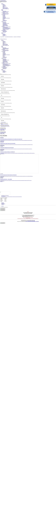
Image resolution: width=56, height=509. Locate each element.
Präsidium (4, 4)
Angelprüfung (3, 26)
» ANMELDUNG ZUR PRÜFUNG (4, 124)
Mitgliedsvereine (4, 6)
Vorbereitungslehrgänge (5, 27)
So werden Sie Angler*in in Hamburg (7, 63)
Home (2, 3)
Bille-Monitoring (4, 59)
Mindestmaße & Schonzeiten (6, 11)
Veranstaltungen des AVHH (6, 13)
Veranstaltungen (3, 49)
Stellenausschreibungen (5, 7)
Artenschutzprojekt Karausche (6, 23)
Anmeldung (4, 66)
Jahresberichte (4, 68)
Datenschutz (4, 34)
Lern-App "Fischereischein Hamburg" (7, 28)
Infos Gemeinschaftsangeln (5, 50)
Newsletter (4, 35)
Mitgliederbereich (4, 71)
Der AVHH (3, 40)
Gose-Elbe (4, 16)
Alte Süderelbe (4, 53)
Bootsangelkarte (4, 47)
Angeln (2, 10)
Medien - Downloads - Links (6, 8)
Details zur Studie (4, 31)
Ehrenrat (4, 42)
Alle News (1, 181)
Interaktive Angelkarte (5, 61)
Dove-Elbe (4, 52)
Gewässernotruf (4, 57)
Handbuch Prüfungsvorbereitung (6, 64)
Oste (3, 19)
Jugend (3, 43)
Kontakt (2, 33)
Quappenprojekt (4, 60)
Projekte (2, 21)
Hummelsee (4, 18)
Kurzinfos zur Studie (5, 67)
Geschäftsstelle (4, 5)
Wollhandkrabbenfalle (5, 24)
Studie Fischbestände (4, 30)
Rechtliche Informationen (5, 12)
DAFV (2, 46)
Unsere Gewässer (3, 14)
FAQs (2, 32)
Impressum (4, 70)
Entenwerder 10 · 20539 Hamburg (5, 195)
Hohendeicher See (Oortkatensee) (6, 54)
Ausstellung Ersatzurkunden (6, 29)
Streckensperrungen (5, 20)
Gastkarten (4, 56)
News (2, 9)
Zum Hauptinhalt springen (3, 0)
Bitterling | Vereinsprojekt (5, 25)
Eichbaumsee (4, 17)
